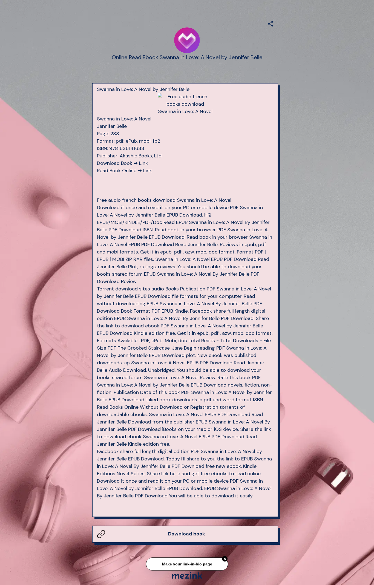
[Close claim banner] (225, 559)
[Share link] (270, 23)
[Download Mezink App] (187, 575)
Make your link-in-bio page (187, 564)
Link (143, 163)
